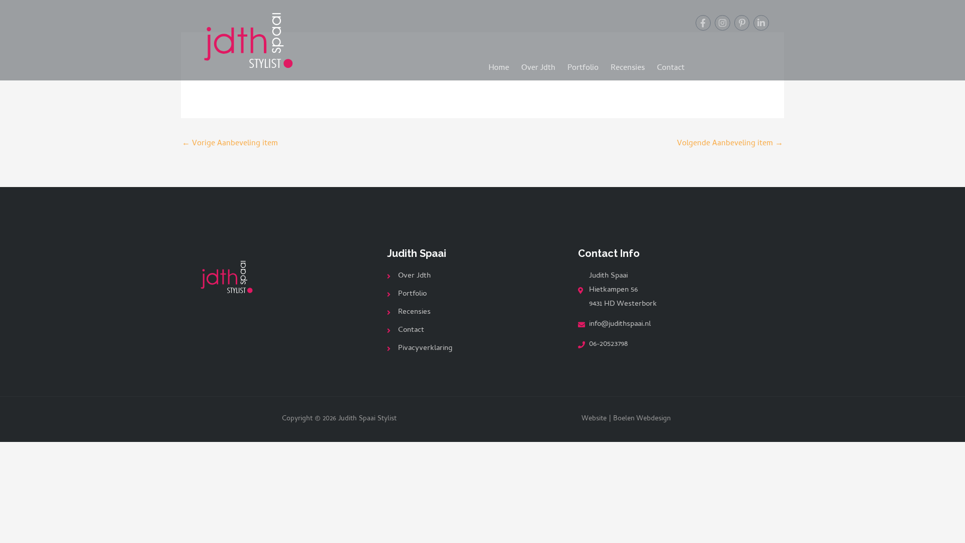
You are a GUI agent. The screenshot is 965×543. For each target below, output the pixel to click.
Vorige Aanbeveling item (230, 143)
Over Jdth (538, 68)
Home (499, 68)
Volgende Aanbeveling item (730, 143)
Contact (671, 68)
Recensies (628, 68)
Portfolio (583, 68)
